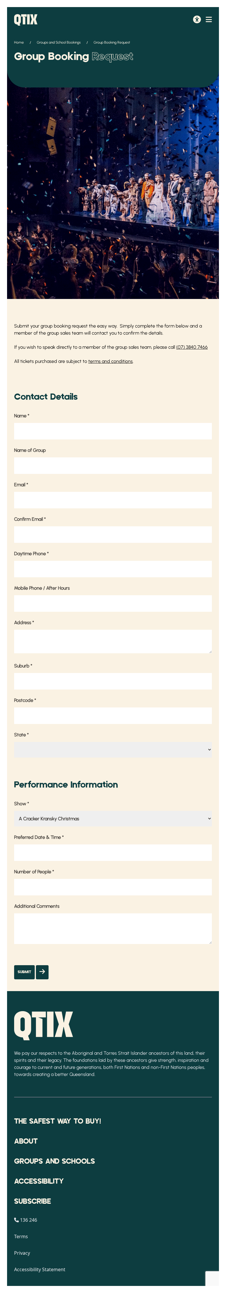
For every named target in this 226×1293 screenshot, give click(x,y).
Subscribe (32, 1201)
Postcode (25, 700)
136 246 (28, 1220)
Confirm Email (30, 519)
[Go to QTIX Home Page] (25, 20)
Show (21, 803)
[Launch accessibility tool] (197, 20)
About (26, 1141)
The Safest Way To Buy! (57, 1121)
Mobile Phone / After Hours (42, 588)
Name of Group (30, 450)
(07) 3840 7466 (192, 347)
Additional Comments (36, 906)
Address (24, 622)
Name (21, 416)
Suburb (23, 666)
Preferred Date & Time (39, 837)
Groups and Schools (54, 1161)
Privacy (22, 1253)
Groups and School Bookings (59, 42)
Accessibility (39, 1181)
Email (21, 484)
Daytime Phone (31, 553)
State (21, 735)
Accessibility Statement (39, 1269)
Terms (21, 1236)
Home (19, 42)
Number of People (34, 871)
